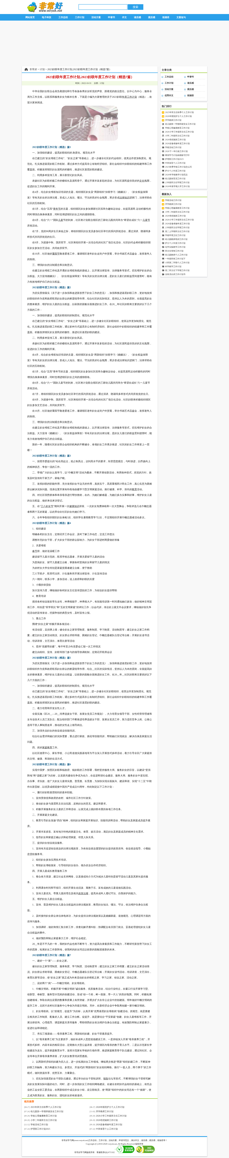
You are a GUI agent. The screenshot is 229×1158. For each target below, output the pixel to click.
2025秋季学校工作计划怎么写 (178, 167)
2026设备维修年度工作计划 (109, 1124)
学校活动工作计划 (39, 1124)
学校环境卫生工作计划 (175, 235)
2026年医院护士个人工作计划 (110, 1107)
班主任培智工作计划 (174, 251)
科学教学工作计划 (173, 266)
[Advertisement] (114, 43)
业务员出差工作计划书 (175, 274)
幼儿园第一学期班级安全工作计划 (47, 1111)
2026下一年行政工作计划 (176, 151)
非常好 (33, 69)
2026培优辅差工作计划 (107, 1120)
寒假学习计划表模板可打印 (177, 155)
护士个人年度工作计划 (175, 171)
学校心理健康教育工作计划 (44, 1116)
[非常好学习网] (44, 11)
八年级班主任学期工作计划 (177, 182)
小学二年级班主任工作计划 (44, 1120)
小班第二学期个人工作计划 (177, 262)
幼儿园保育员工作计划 (175, 178)
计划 (42, 69)
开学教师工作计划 (104, 1111)
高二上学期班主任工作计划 (177, 231)
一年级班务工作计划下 (175, 259)
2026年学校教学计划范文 (176, 174)
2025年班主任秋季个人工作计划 (46, 1107)
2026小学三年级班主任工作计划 (111, 1116)
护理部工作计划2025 (40, 1129)
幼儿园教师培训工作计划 (176, 239)
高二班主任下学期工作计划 (177, 270)
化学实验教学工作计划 (175, 247)
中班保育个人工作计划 (107, 1129)
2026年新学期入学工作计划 (177, 186)
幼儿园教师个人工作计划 (176, 255)
